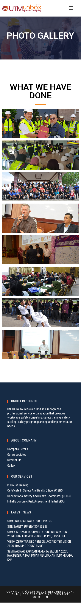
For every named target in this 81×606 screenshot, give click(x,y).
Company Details (17, 449)
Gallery (11, 465)
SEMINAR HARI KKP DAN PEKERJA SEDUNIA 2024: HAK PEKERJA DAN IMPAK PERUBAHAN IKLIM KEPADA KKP (40, 556)
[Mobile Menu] (71, 8)
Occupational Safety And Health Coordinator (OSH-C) (39, 496)
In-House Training (17, 485)
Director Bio (14, 460)
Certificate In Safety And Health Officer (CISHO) (35, 490)
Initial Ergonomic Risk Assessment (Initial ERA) (36, 501)
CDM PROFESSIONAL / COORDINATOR (29, 521)
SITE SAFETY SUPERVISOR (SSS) (27, 526)
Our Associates (16, 454)
